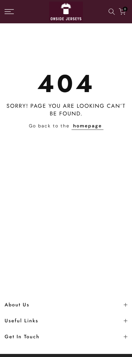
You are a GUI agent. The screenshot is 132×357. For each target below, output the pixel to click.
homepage (87, 126)
